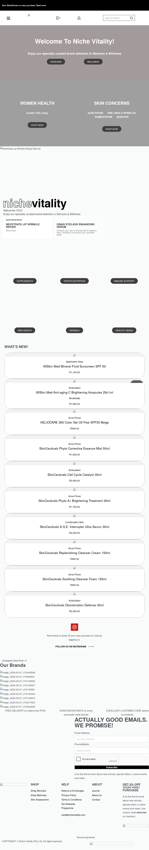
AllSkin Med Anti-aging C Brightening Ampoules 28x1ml (74, 392)
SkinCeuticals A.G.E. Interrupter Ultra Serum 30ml (74, 526)
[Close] (134, 18)
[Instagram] (126, 4)
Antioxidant (74, 387)
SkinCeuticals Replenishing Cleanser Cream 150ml (74, 553)
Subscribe (111, 767)
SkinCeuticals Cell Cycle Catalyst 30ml (75, 474)
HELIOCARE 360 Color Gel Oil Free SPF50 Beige (74, 422)
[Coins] (143, 4)
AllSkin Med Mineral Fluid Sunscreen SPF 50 (74, 366)
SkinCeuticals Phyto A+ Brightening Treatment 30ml (74, 500)
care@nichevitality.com (73, 815)
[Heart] (134, 4)
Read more (41, 5)
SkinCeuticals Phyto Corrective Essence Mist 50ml (74, 448)
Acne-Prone (74, 417)
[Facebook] (117, 4)
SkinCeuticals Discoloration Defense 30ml (74, 605)
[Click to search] (131, 18)
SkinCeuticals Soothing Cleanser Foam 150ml (74, 579)
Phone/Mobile (81, 744)
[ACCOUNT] (79, 18)
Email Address (82, 733)
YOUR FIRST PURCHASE (131, 787)
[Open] (8, 18)
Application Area (74, 361)
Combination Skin (74, 522)
